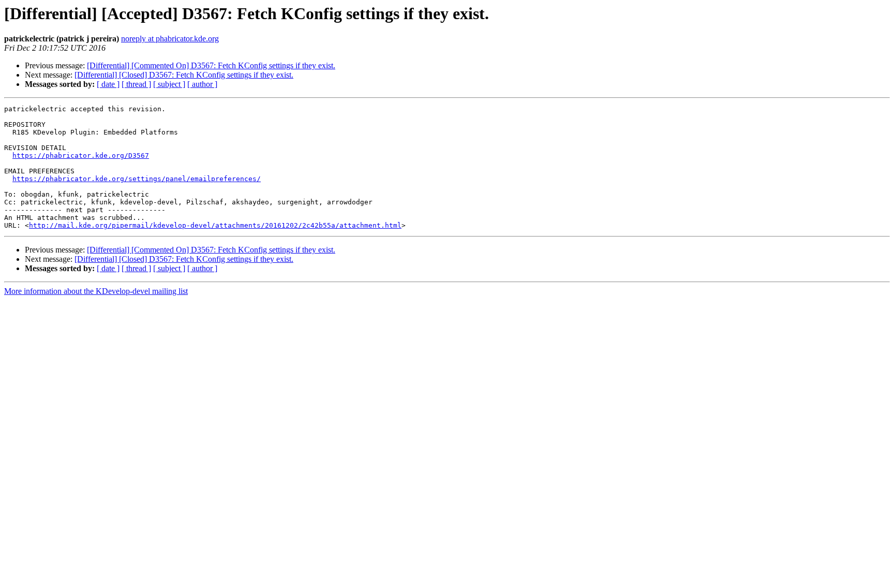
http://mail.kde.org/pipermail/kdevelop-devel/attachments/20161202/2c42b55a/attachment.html (215, 225)
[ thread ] (136, 84)
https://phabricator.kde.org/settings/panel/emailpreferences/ (136, 179)
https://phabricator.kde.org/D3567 (80, 155)
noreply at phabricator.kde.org (170, 38)
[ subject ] (169, 84)
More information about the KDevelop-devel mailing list (96, 291)
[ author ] (202, 84)
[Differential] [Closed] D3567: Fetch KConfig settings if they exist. (183, 74)
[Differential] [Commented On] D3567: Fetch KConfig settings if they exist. (211, 65)
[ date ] (108, 84)
